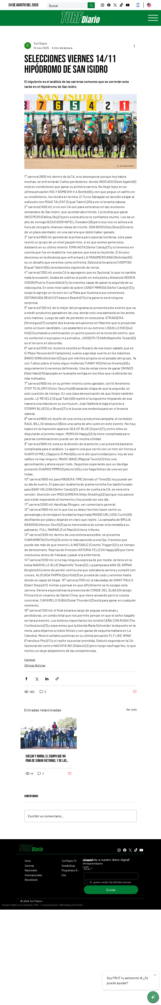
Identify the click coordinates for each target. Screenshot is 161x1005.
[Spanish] (137, 5)
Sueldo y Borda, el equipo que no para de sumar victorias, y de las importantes (46, 758)
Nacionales (31, 870)
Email (88, 869)
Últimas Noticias (34, 665)
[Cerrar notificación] (155, 975)
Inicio (28, 860)
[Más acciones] (134, 45)
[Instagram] (102, 5)
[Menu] (153, 18)
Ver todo (131, 709)
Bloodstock (31, 879)
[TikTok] (121, 5)
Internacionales (33, 875)
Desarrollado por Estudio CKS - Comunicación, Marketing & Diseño (42, 904)
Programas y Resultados (71, 870)
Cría (64, 875)
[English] (148, 5)
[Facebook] (109, 5)
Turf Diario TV (69, 860)
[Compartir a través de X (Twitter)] (37, 679)
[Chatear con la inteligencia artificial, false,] (153, 997)
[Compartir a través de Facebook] (26, 679)
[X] (115, 5)
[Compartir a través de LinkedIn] (47, 679)
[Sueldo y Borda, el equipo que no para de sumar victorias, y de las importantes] (49, 733)
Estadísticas (68, 865)
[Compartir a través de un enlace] (57, 679)
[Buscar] (91, 5)
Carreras (29, 659)
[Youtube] (128, 5)
